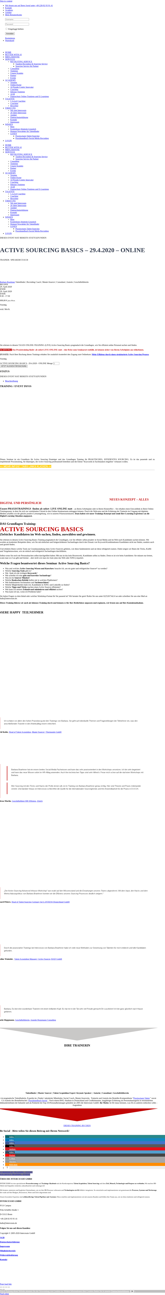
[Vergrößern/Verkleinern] (1, 1287)
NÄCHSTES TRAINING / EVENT (15, 1174)
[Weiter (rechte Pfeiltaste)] (4, 1289)
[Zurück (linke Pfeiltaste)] (1, 1289)
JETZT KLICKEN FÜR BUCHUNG (14, 366)
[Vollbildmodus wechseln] (4, 1287)
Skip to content (6, 1)
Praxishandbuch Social (38, 1100)
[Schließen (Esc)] (9, 1287)
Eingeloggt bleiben (16, 29)
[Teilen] (6, 1287)
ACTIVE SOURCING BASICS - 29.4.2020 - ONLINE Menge (26, 363)
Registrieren (10, 38)
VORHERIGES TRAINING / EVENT (16, 1172)
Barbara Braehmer (7, 282)
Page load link (6, 1284)
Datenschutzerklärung (120, 1291)
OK (132, 1291)
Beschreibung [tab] (11, 381)
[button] (9, 1137)
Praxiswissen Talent (141, 1098)
